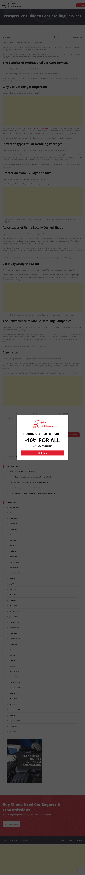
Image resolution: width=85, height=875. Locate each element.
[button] (66, 417)
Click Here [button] (42, 453)
